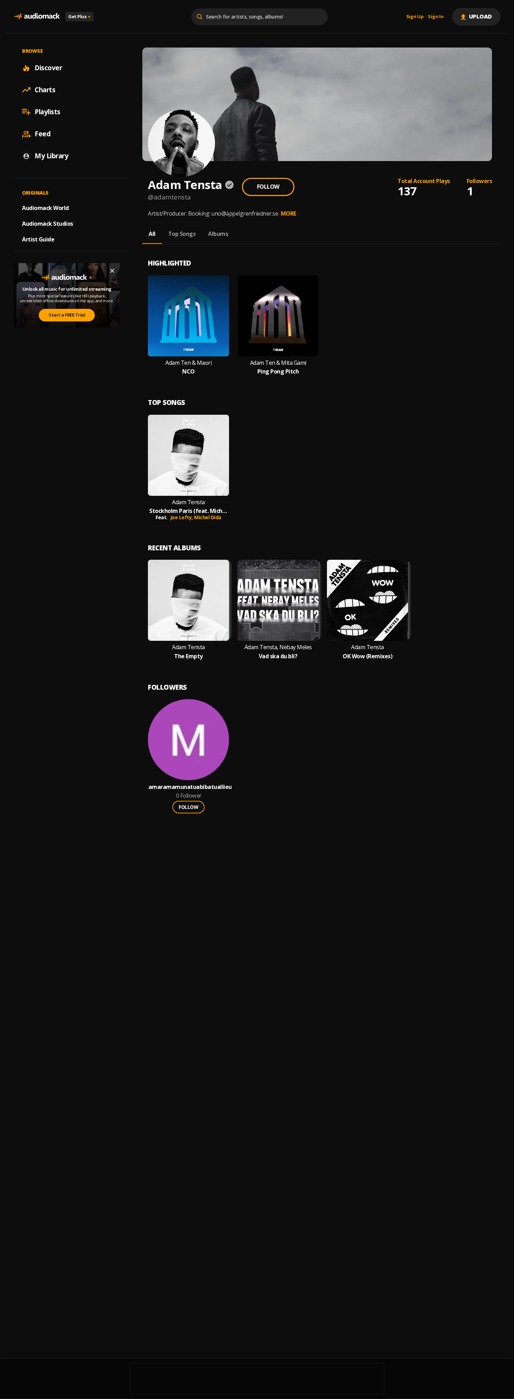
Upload (480, 16)
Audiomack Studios (47, 223)
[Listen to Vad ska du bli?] (278, 600)
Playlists (47, 111)
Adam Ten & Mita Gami (278, 363)
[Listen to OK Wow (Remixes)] (367, 600)
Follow (268, 186)
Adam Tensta (188, 502)
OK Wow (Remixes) (367, 656)
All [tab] (152, 234)
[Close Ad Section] (112, 270)
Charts (45, 89)
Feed (42, 133)
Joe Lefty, (182, 517)
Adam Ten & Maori (188, 363)
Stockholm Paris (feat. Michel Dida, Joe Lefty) (188, 511)
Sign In (435, 17)
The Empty (188, 656)
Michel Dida (207, 517)
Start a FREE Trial (67, 315)
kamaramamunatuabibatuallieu (188, 787)
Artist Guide (38, 239)
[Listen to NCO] (188, 315)
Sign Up (415, 17)
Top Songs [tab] (182, 234)
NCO (188, 371)
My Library (51, 155)
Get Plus (79, 16)
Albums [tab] (218, 234)
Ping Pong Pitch (278, 371)
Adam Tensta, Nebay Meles (278, 647)
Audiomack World (45, 208)
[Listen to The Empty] (188, 600)
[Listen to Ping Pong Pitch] (278, 315)
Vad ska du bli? (278, 656)
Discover (48, 67)
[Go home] (37, 17)
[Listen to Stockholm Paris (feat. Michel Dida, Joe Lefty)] (188, 455)
